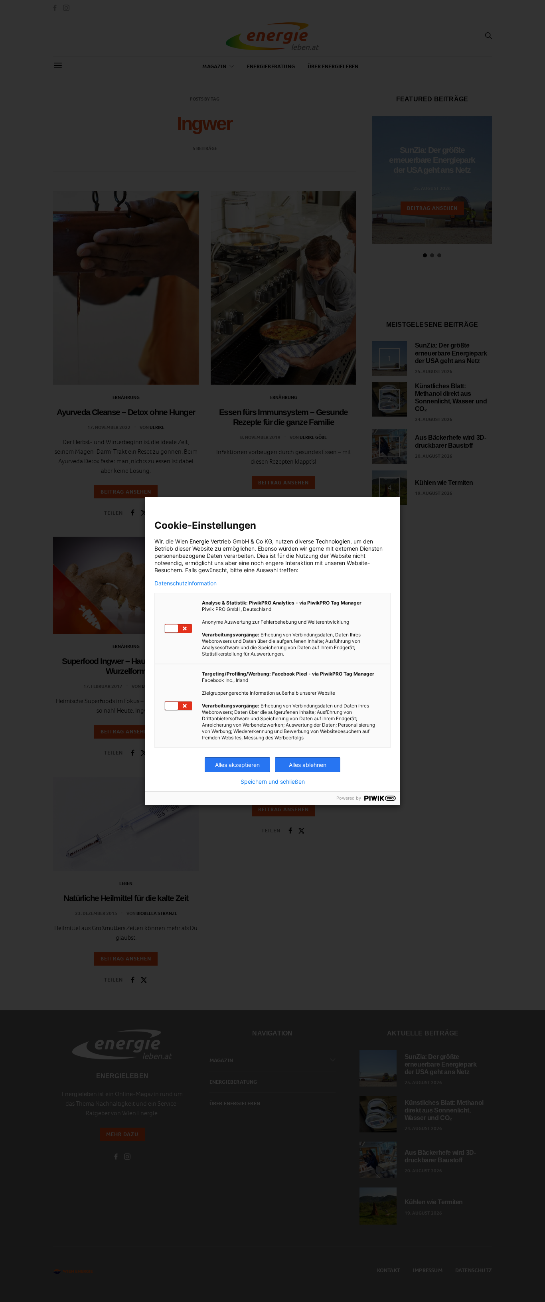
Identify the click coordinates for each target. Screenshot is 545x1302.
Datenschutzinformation (185, 583)
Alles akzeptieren (237, 764)
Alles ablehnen (307, 764)
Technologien (333, 541)
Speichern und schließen (273, 781)
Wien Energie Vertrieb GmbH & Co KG (223, 541)
